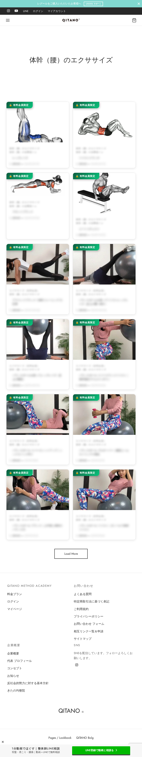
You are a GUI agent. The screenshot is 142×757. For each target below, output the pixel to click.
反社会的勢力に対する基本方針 (28, 683)
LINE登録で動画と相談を (99, 750)
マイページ (14, 609)
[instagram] (8, 11)
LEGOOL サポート (93, 3)
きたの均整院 (16, 690)
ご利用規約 (81, 609)
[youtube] (16, 11)
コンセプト (14, 668)
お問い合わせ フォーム (89, 624)
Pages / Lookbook (59, 738)
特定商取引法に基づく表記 (91, 601)
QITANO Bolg (85, 738)
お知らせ (13, 676)
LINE (25, 11)
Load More (71, 554)
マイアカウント (57, 11)
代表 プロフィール (19, 661)
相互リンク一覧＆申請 (88, 631)
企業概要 (13, 653)
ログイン (38, 11)
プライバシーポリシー (88, 616)
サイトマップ (83, 639)
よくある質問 (83, 594)
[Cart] (134, 20)
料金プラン (14, 594)
